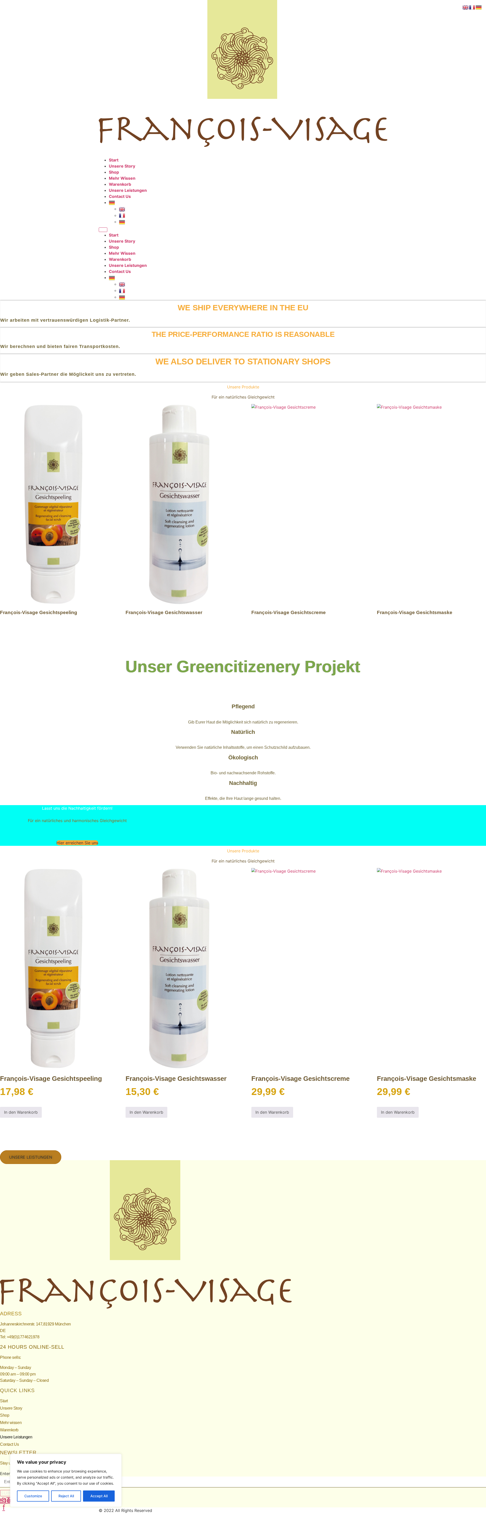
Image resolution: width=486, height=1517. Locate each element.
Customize (33, 1496)
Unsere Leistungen (128, 190)
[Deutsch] (112, 202)
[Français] (122, 215)
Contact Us (120, 196)
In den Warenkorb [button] (21, 1112)
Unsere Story (122, 166)
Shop (114, 172)
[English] (122, 208)
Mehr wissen (122, 178)
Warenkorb (120, 184)
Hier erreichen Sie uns (77, 842)
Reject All (66, 1496)
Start (113, 159)
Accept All (99, 1496)
